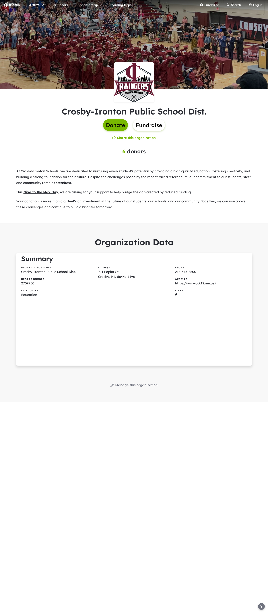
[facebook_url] (176, 295)
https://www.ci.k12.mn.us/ (195, 283)
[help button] (261, 606)
